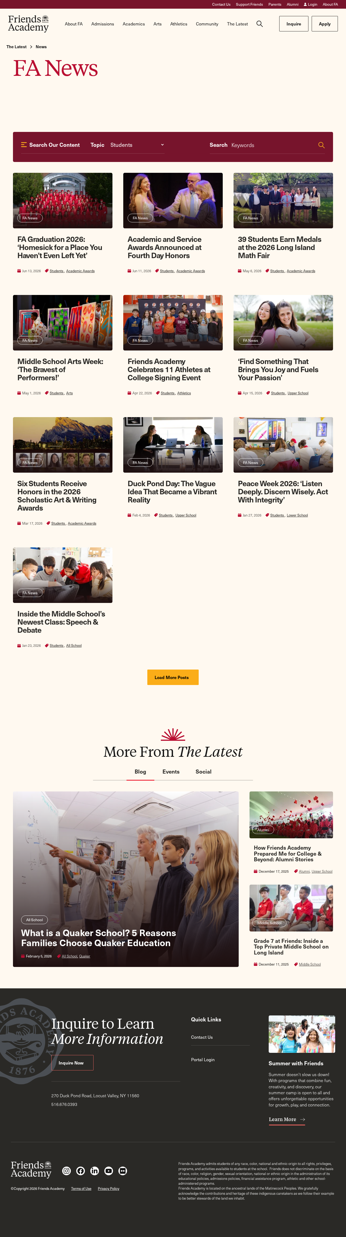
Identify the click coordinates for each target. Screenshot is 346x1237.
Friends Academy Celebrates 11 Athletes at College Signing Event (169, 369)
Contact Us (221, 4)
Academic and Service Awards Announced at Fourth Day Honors (164, 247)
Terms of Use (81, 1188)
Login (312, 4)
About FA (330, 4)
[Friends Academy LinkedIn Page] (94, 1171)
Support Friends (249, 4)
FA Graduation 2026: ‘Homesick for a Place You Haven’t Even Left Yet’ (59, 247)
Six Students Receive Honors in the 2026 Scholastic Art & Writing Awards (57, 495)
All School (74, 645)
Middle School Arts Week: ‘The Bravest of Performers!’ (60, 369)
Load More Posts (172, 677)
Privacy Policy (108, 1188)
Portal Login (203, 1059)
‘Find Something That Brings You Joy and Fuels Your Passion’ (278, 369)
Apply (325, 23)
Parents (274, 4)
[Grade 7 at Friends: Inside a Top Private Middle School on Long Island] (291, 926)
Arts (69, 393)
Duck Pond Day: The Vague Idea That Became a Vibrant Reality (172, 491)
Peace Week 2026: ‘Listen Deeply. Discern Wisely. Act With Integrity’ (283, 491)
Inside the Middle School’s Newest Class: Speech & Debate (61, 621)
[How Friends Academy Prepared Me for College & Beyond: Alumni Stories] (291, 832)
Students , (57, 270)
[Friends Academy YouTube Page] (108, 1171)
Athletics (184, 393)
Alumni (292, 4)
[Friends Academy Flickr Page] (122, 1171)
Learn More (283, 1119)
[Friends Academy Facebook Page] (80, 1171)
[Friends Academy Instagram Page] (66, 1171)
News (41, 47)
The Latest (16, 47)
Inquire (294, 23)
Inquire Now (72, 1062)
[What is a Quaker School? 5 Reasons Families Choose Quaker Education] (126, 879)
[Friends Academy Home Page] (28, 24)
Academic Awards (80, 270)
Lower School (297, 515)
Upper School (298, 393)
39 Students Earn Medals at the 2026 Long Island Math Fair (279, 247)
